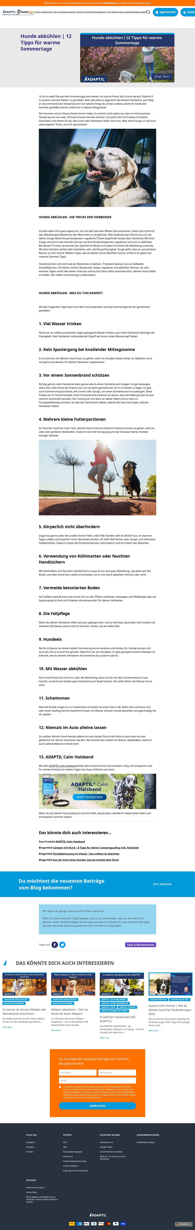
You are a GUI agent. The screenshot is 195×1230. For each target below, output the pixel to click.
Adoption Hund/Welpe (16, 999)
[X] (62, 945)
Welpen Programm (14, 1003)
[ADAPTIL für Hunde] (97, 1215)
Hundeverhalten (179, 999)
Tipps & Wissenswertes (140, 944)
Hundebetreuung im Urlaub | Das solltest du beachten (86, 853)
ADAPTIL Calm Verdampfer (115, 1003)
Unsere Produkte (77, 12)
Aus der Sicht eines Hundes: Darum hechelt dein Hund (86, 860)
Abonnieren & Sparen (35, 1187)
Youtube (29, 1151)
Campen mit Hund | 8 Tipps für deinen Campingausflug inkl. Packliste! (96, 847)
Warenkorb (168, 12)
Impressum (68, 1156)
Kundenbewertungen (145, 1142)
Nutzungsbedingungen (72, 1151)
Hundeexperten (158, 999)
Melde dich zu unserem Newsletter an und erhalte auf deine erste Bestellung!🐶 (97, 3)
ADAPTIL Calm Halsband (63, 766)
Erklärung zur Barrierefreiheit (75, 1170)
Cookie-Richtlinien (70, 1166)
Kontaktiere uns (106, 1142)
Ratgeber (141, 12)
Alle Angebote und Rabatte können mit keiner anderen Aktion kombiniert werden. (42, 1199)
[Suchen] (148, 12)
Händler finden (106, 1147)
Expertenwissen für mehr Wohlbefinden (111, 12)
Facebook (30, 1147)
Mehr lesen (7, 1027)
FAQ (65, 1142)
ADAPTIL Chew (108, 1007)
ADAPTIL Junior (127, 1007)
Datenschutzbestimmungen (75, 1161)
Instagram (30, 1142)
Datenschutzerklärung (90, 1097)
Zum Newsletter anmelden (111, 1151)
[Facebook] (54, 945)
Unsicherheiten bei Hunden (50, 12)
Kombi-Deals (31, 1192)
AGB (65, 1147)
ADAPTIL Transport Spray (114, 1011)
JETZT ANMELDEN (162, 884)
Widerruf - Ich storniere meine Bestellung (113, 1157)
